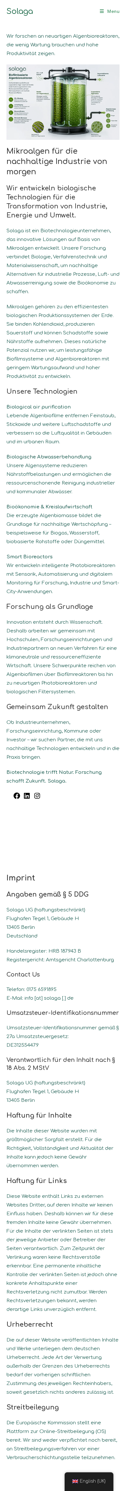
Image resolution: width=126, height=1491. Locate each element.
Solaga (19, 11)
